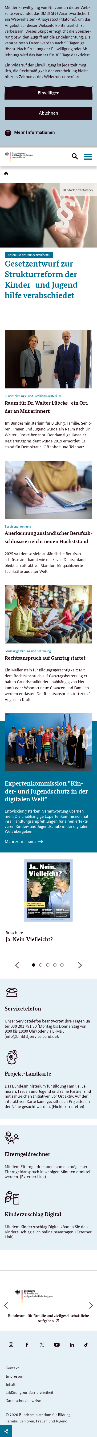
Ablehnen (48, 113)
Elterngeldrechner (27, 1154)
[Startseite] (7, 175)
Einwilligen (49, 93)
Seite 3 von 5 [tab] (47, 965)
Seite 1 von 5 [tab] (33, 965)
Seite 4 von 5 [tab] (55, 965)
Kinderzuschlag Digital (33, 1214)
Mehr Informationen (34, 132)
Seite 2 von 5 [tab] (40, 965)
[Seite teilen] (6, 1431)
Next (80, 967)
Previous (17, 967)
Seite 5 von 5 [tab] (62, 965)
